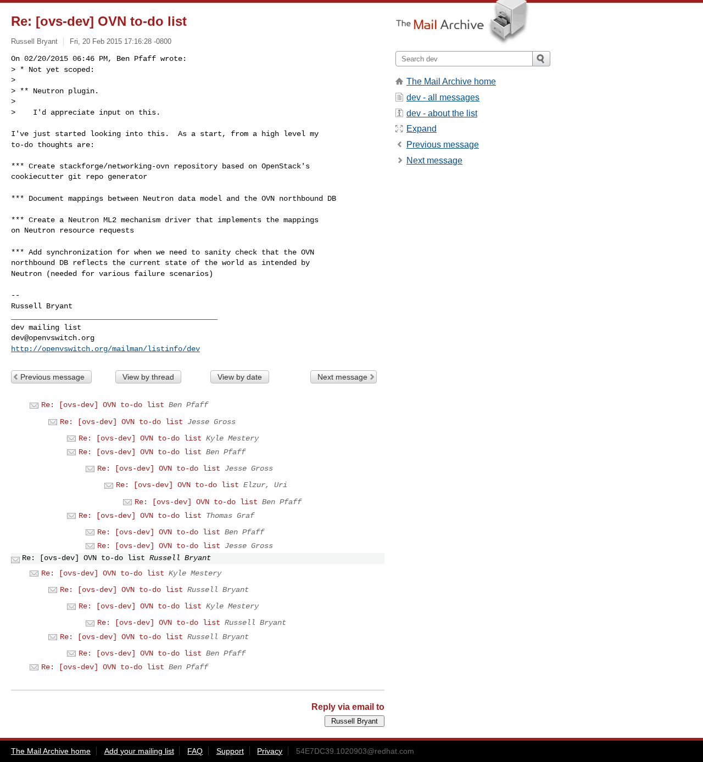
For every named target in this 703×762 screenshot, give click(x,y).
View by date (239, 376)
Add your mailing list (139, 751)
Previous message (52, 376)
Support (230, 751)
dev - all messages (442, 97)
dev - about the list (441, 113)
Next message (342, 376)
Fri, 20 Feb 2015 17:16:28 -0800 (120, 41)
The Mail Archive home (451, 81)
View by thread (148, 376)
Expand (421, 128)
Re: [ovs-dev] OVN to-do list (102, 404)
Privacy (269, 751)
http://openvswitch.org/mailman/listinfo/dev (105, 349)
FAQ (195, 751)
